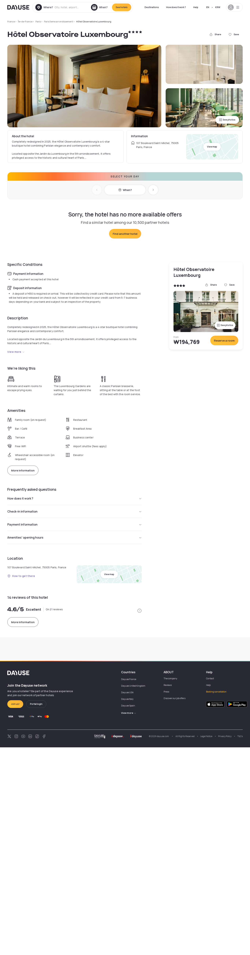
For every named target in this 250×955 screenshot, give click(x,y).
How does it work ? (176, 7)
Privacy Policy (225, 736)
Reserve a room (224, 340)
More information (23, 470)
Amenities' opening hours (25, 537)
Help (195, 7)
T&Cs (240, 736)
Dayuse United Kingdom (133, 685)
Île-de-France (25, 21)
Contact (210, 678)
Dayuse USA (127, 692)
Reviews (168, 685)
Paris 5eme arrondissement (58, 21)
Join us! (15, 704)
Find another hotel (125, 234)
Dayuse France (128, 679)
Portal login (36, 704)
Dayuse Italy (127, 699)
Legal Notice (206, 736)
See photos (229, 119)
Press (166, 691)
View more (14, 351)
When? (127, 190)
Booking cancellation (216, 691)
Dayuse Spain (128, 705)
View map (212, 146)
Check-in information (22, 511)
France (11, 21)
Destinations (152, 7)
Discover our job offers (174, 698)
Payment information (22, 524)
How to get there (23, 576)
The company (170, 678)
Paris (38, 21)
